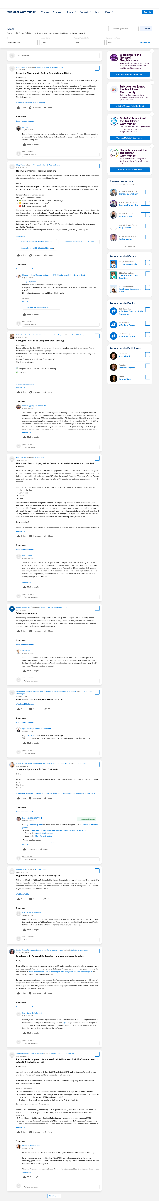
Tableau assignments (26, 613)
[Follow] (143, 192)
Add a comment (28, 152)
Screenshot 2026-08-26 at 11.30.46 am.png (81, 242)
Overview (45, 12)
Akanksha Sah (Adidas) (31, 1146)
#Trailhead (82, 763)
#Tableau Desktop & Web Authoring (49, 67)
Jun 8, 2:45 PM (20, 70)
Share (47, 107)
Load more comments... (25, 121)
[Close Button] (152, 51)
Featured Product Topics (81, 38)
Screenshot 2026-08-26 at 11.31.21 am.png (38, 248)
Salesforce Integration (79, 950)
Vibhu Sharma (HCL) (24, 607)
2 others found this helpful (37, 849)
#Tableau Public (41, 870)
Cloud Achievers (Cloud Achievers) (29, 1053)
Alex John (26, 651)
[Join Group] (147, 262)
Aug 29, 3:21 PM (21, 696)
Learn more (114, 185)
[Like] (18, 108)
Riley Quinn (20, 165)
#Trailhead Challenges (77, 335)
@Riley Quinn (30, 282)
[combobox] (22, 40)
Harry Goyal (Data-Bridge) (32, 912)
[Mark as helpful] (24, 849)
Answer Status (45, 38)
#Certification (78, 793)
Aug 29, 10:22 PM (21, 337)
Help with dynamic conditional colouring (36, 170)
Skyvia (65, 1022)
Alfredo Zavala (21, 870)
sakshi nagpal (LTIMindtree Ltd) (34, 406)
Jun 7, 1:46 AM (21, 610)
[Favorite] (97, 68)
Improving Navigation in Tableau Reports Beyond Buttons (44, 73)
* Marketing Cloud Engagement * (63, 1053)
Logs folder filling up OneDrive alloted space (38, 875)
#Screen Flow (38, 457)
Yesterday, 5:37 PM (22, 872)
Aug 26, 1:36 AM (21, 168)
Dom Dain (26, 127)
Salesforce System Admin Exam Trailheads (37, 769)
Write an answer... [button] (31, 155)
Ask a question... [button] (24, 56)
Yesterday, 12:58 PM (22, 1056)
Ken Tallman (21, 457)
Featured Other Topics (113, 38)
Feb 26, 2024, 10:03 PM (23, 953)
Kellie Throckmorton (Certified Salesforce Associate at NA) (38, 335)
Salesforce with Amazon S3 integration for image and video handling (50, 956)
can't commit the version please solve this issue (39, 699)
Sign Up (147, 12)
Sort (8, 38)
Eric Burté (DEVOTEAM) (31, 818)
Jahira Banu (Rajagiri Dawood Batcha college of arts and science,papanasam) (46, 691)
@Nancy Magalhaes (35, 825)
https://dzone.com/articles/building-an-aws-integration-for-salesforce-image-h (60, 972)
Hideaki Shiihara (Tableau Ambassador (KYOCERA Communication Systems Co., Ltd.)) (55, 275)
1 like (23, 107)
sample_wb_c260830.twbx (38, 307)
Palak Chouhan (22, 67)
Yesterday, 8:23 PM (22, 766)
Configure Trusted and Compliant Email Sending (40, 340)
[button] (130, 74)
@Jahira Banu (31, 735)
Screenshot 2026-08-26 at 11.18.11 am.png (38, 242)
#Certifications (66, 793)
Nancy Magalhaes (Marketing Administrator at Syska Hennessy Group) (43, 763)
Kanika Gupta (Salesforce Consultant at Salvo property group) (40, 950)
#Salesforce (90, 793)
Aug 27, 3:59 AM (21, 460)
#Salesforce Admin (51, 793)
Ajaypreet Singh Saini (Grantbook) (35, 729)
